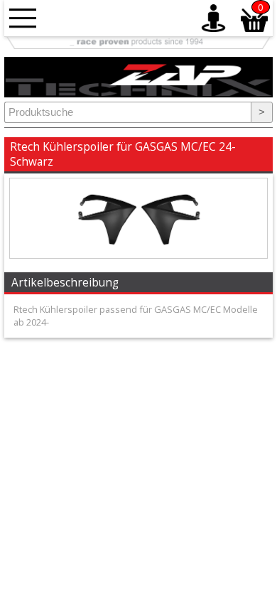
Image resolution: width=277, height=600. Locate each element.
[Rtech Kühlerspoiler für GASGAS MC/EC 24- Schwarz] (138, 254)
